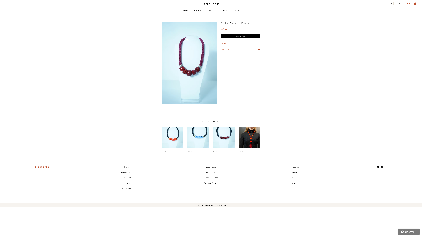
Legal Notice (211, 167)
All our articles (126, 172)
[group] (211, 140)
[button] (415, 3)
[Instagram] (382, 167)
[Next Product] (263, 137)
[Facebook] (378, 167)
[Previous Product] (158, 137)
